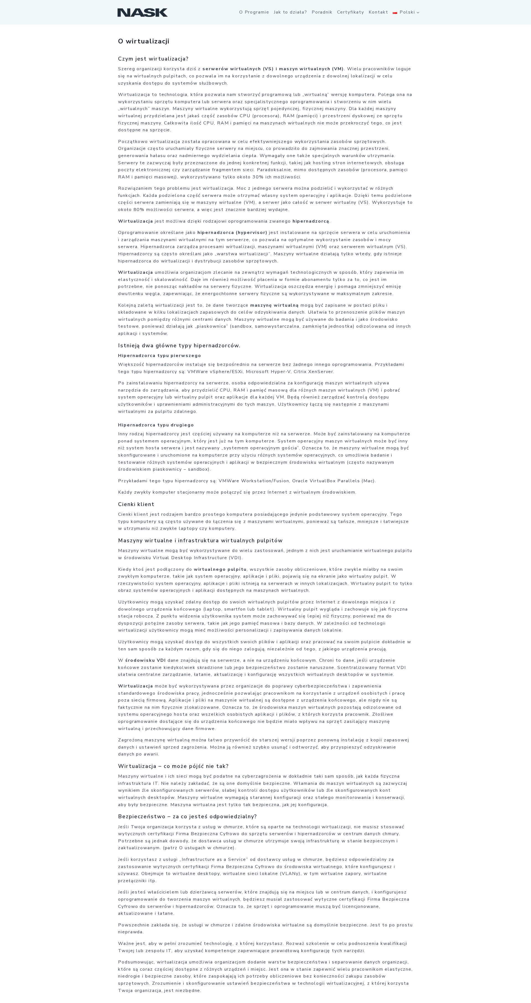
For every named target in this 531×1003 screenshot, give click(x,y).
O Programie (254, 12)
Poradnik (322, 12)
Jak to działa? (290, 12)
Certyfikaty (350, 12)
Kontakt (378, 12)
